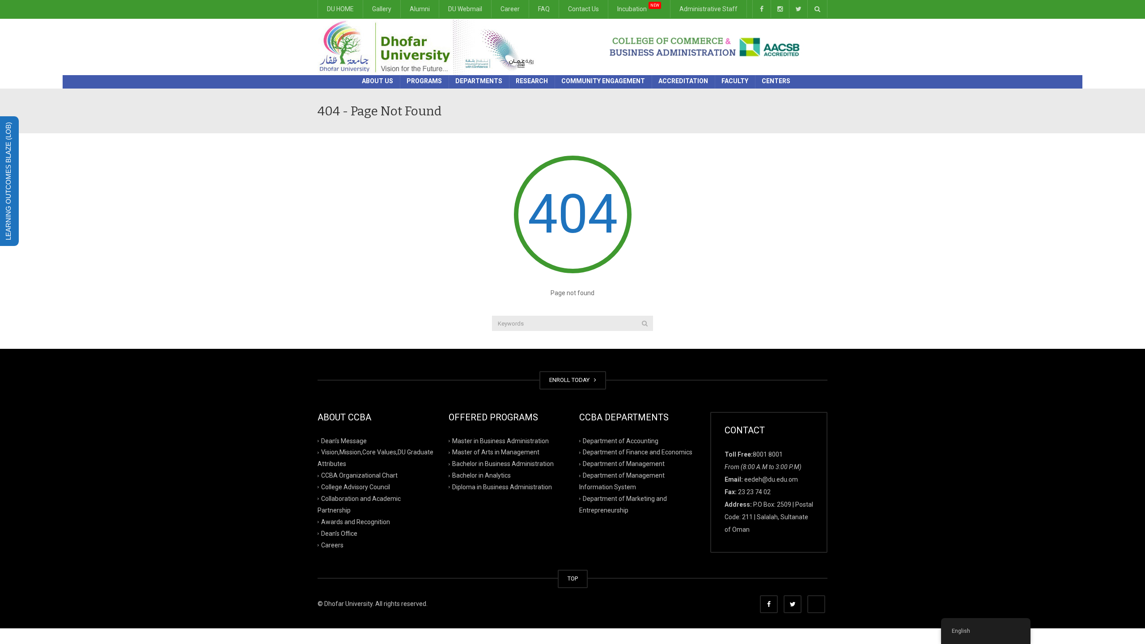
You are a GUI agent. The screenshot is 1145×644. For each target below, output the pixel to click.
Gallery (381, 9)
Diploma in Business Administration (502, 487)
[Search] (644, 323)
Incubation (638, 8)
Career (510, 9)
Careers (332, 544)
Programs (424, 81)
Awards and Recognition (355, 521)
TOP (573, 578)
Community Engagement (603, 81)
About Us (377, 81)
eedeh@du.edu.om (771, 479)
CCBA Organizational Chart (359, 475)
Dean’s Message (344, 440)
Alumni (420, 9)
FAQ (544, 9)
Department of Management (624, 463)
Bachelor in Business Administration (503, 463)
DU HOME (340, 9)
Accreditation (683, 81)
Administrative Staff (708, 9)
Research (532, 81)
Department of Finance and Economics (637, 452)
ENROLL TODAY (570, 380)
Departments (478, 81)
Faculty (734, 81)
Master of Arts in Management (495, 452)
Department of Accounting (620, 440)
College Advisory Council (355, 487)
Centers (776, 81)
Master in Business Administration (500, 440)
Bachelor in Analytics (481, 475)
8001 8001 (768, 454)
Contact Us (583, 9)
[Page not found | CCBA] (430, 46)
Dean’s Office (339, 533)
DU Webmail (465, 9)
